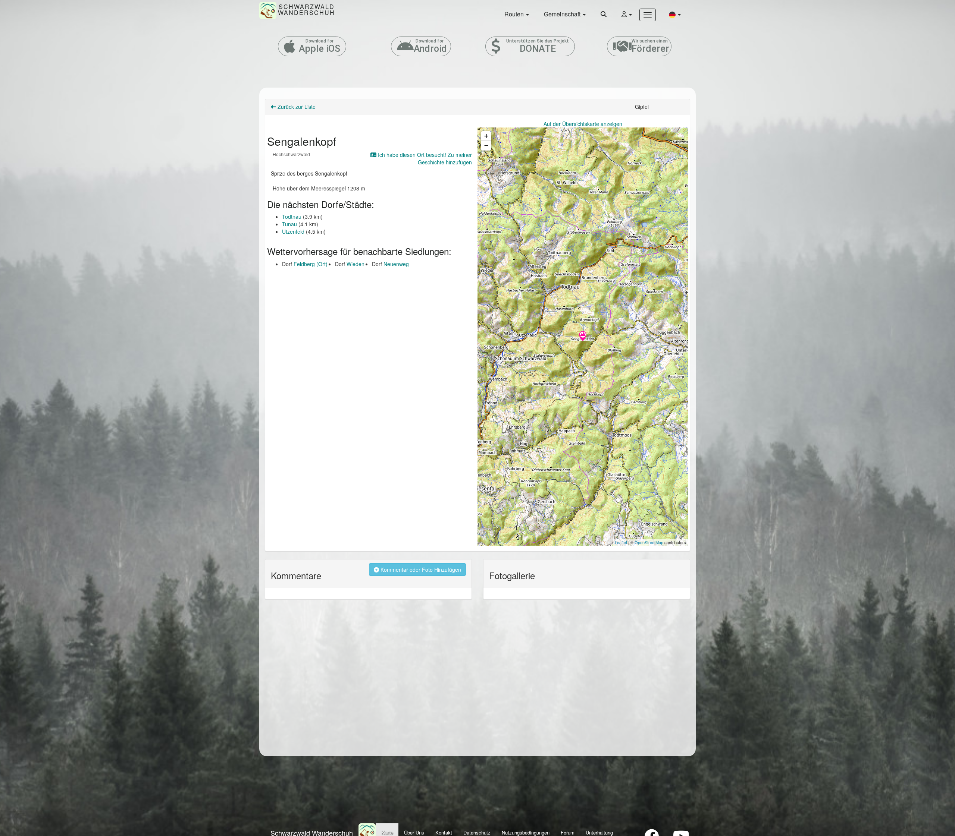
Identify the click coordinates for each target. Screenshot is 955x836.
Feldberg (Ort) (311, 264)
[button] (675, 14)
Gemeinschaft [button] (563, 14)
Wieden (355, 264)
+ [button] (486, 136)
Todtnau (291, 216)
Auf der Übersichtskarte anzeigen (583, 123)
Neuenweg (396, 264)
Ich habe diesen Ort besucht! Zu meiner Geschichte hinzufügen (424, 158)
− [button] (486, 145)
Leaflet (621, 542)
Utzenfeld (293, 231)
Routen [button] (514, 14)
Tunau (289, 224)
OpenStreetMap (649, 542)
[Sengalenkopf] (582, 336)
